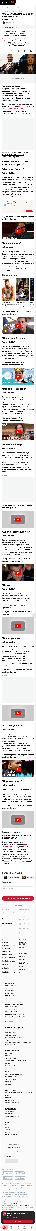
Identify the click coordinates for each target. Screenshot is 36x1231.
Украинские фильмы (11, 1076)
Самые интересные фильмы (13, 1074)
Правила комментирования (24, 948)
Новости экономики (12, 1051)
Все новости (9, 983)
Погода (7, 998)
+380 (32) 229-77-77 (13, 1203)
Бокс (6, 1124)
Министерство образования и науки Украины (19, 1092)
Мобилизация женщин (12, 1035)
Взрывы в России (10, 1019)
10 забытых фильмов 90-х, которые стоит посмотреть (25, 7)
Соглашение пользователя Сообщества (23, 943)
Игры (20, 972)
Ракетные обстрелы (11, 1006)
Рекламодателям (7, 954)
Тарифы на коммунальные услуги (15, 1060)
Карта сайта (22, 969)
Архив (21, 966)
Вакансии (22, 959)
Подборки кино (11, 7)
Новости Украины (10, 988)
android (7, 1173)
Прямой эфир (9, 990)
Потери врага (9, 1021)
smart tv (7, 1178)
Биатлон (7, 1132)
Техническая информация (23, 952)
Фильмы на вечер (10, 1079)
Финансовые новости (11, 1058)
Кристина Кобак (11, 22)
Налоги (7, 1063)
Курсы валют (9, 1055)
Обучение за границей (12, 1102)
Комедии (8, 1081)
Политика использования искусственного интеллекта (6, 966)
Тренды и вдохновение (12, 1116)
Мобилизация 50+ (10, 1032)
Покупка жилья (9, 1113)
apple (20, 1173)
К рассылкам (11, 1161)
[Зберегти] (31, 50)
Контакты (22, 956)
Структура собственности (23, 963)
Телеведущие (6, 951)
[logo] (12, 2)
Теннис (7, 1130)
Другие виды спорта (11, 1134)
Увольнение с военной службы (14, 1030)
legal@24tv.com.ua (24, 1205)
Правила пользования (8, 957)
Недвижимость (10, 1109)
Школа (7, 1095)
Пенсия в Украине (10, 1065)
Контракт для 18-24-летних (13, 1037)
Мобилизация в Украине (14, 1028)
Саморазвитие (9, 1100)
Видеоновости (9, 993)
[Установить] (18, 1217)
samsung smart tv (20, 1178)
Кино (3, 7)
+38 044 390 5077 (24, 912)
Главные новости (10, 985)
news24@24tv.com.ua (8, 912)
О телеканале (6, 948)
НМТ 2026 (8, 1097)
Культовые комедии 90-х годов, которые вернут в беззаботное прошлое (17, 154)
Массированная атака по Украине (15, 1016)
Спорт (7, 1122)
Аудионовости (9, 995)
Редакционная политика (9, 945)
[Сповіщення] (34, 2)
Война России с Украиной (14, 1004)
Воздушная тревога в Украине (14, 1014)
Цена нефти (9, 1053)
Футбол (7, 1127)
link (20, 919)
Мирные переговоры (11, 1011)
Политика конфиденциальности (8, 961)
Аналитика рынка (10, 1111)
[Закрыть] (32, 1213)
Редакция (5, 942)
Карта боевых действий (12, 1009)
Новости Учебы (10, 1090)
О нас (3, 939)
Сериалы (8, 1084)
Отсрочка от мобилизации (13, 1040)
